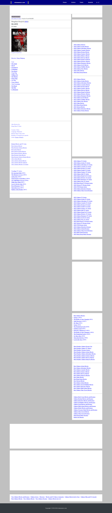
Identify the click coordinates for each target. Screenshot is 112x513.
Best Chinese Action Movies (81, 366)
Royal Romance (15, 186)
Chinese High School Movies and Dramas (85, 406)
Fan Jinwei (14, 71)
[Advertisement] (49, 10)
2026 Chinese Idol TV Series (81, 174)
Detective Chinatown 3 (80, 330)
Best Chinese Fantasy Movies (81, 371)
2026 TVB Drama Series (80, 187)
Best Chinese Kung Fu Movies (82, 375)
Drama (17, 137)
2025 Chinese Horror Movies (81, 90)
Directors (42, 497)
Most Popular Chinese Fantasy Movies (84, 355)
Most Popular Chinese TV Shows (82, 348)
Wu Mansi (14, 86)
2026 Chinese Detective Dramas (82, 188)
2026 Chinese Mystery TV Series (82, 177)
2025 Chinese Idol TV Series (81, 210)
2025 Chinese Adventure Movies (82, 83)
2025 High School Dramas (81, 232)
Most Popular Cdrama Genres (82, 350)
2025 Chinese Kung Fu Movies (82, 92)
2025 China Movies (79, 103)
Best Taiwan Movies (79, 381)
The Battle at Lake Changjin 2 (82, 332)
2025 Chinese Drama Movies (81, 86)
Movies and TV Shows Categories (55, 497)
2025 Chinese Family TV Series (82, 206)
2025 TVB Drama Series (80, 225)
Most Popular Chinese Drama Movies (21, 157)
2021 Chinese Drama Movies (18, 160)
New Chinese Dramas (41, 498)
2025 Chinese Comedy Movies (82, 84)
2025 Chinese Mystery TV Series (82, 214)
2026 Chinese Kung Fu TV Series (82, 175)
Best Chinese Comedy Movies (82, 370)
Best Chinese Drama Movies (18, 151)
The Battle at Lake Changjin (81, 319)
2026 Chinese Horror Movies (81, 57)
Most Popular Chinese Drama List (83, 346)
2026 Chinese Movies (79, 44)
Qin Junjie (14, 63)
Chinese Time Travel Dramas (82, 413)
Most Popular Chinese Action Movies (83, 352)
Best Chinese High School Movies (83, 388)
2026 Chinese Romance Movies (82, 63)
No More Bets (77, 336)
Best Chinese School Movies (81, 382)
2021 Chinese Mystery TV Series (19, 164)
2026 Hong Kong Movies (80, 72)
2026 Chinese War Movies (81, 68)
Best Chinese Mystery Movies (19, 153)
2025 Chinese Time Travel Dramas (83, 230)
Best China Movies (16, 149)
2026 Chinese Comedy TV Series (82, 166)
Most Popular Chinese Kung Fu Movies (84, 359)
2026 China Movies (79, 70)
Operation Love (15, 187)
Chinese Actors (35, 497)
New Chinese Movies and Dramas (20, 497)
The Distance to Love (17, 174)
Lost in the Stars (78, 339)
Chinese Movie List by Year (72, 497)
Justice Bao (14, 176)
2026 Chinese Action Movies (81, 46)
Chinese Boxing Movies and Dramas (83, 399)
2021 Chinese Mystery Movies (19, 162)
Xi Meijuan (14, 69)
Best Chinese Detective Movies (82, 386)
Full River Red (78, 328)
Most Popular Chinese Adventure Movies (85, 354)
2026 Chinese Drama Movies (81, 52)
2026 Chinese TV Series (80, 161)
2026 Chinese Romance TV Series (83, 179)
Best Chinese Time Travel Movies (83, 390)
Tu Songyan (14, 67)
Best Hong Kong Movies (80, 379)
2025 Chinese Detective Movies (82, 108)
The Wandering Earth (79, 326)
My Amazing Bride (16, 173)
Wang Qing (14, 78)
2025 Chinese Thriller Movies (82, 99)
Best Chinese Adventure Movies (82, 368)
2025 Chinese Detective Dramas (82, 227)
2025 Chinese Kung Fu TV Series (82, 212)
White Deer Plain (16, 182)
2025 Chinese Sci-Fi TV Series (82, 217)
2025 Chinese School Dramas (81, 228)
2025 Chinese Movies (79, 79)
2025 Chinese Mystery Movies (82, 94)
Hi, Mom (76, 323)
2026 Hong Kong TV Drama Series (83, 183)
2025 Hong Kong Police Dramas (82, 234)
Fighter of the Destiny (17, 189)
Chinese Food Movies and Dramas (83, 404)
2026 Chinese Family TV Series (82, 170)
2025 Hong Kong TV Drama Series (83, 221)
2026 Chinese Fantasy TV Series (82, 172)
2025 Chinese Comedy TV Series (82, 203)
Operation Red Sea (79, 337)
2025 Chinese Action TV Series (82, 199)
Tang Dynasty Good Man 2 (18, 178)
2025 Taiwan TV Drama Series (82, 223)
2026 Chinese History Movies (81, 55)
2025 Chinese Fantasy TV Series (82, 208)
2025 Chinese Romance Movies (82, 95)
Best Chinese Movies (16, 146)
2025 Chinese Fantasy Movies (82, 88)
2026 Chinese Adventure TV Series (83, 164)
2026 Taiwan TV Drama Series (82, 185)
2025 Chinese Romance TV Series (83, 216)
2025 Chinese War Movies (81, 101)
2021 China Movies (16, 158)
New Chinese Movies (29, 498)
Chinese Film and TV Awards (88, 497)
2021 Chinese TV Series (16, 18)
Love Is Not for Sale (16, 184)
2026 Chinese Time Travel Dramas (83, 190)
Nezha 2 (76, 317)
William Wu (14, 75)
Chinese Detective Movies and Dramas (84, 400)
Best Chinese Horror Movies (81, 373)
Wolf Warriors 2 (78, 321)
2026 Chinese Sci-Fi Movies (81, 65)
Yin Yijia (13, 87)
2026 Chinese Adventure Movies (82, 48)
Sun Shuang (14, 76)
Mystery (21, 137)
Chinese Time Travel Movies (81, 411)
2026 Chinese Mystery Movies (82, 61)
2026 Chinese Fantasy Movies (82, 54)
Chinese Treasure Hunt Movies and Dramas (85, 410)
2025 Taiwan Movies (79, 107)
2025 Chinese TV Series (80, 197)
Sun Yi (13, 65)
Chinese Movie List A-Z (54, 498)
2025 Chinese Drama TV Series (82, 204)
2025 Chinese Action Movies (81, 81)
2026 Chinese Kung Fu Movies (82, 59)
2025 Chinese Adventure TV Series (83, 201)
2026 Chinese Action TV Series (82, 163)
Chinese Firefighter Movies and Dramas (84, 402)
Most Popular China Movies (18, 155)
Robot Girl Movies (79, 417)
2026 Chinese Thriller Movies (82, 67)
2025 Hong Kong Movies (80, 105)
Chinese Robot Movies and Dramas (83, 408)
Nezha (75, 325)
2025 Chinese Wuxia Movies (81, 110)
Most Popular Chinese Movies (19, 147)
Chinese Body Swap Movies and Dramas (84, 397)
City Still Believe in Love (18, 180)
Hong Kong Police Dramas (81, 415)
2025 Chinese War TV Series (81, 219)
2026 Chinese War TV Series (81, 181)
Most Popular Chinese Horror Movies (84, 357)
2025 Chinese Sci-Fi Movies (81, 97)
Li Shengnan (14, 89)
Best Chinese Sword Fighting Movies (83, 384)
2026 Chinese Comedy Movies (82, 50)
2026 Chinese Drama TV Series (82, 168)
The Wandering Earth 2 (80, 334)
